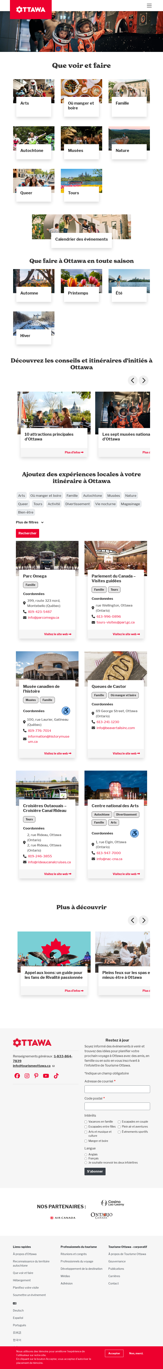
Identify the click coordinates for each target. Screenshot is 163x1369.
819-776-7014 (39, 730)
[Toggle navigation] (149, 6)
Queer (23, 504)
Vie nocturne (105, 504)
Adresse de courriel (98, 1081)
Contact (113, 1283)
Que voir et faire (23, 1273)
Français (93, 1158)
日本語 (17, 1332)
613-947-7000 (109, 853)
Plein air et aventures (135, 1126)
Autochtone (92, 495)
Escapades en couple (135, 1121)
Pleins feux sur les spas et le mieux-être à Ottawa (129, 975)
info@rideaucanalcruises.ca (49, 862)
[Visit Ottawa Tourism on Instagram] (27, 1076)
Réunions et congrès (74, 1254)
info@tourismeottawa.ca (31, 1066)
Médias (65, 1276)
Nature (130, 495)
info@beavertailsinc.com (116, 728)
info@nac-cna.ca (109, 859)
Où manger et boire (45, 495)
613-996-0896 (109, 616)
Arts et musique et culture (100, 1133)
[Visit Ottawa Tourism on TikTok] (56, 1076)
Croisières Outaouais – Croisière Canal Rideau (45, 808)
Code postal (93, 1098)
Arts (21, 495)
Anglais (93, 1154)
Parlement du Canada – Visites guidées (114, 578)
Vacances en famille (100, 1121)
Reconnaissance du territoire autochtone (31, 1263)
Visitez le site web (56, 634)
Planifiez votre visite (26, 1287)
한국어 (17, 1340)
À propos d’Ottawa (25, 1254)
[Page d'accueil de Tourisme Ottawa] (31, 9)
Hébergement (22, 1280)
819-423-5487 (40, 612)
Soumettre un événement (29, 1295)
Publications (116, 1268)
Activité (54, 504)
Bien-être (25, 512)
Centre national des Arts (115, 805)
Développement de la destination (81, 1268)
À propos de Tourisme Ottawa (127, 1254)
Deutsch (18, 1310)
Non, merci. (136, 1353)
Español (18, 1317)
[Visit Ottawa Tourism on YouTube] (46, 1076)
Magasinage (130, 504)
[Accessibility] (65, 710)
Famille (72, 495)
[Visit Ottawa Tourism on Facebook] (17, 1076)
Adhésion (67, 1283)
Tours (37, 504)
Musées (113, 495)
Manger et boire (98, 1140)
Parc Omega (35, 576)
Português (19, 1325)
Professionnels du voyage (77, 1261)
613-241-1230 (108, 722)
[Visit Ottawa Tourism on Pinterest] (36, 1076)
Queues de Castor (109, 686)
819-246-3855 (40, 856)
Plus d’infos (73, 452)
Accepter (114, 1353)
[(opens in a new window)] (47, 558)
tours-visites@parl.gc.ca (116, 622)
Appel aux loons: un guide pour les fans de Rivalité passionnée (54, 975)
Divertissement (77, 504)
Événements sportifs (135, 1131)
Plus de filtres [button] (27, 522)
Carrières (114, 1276)
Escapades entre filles (102, 1126)
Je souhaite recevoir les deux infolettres (113, 1162)
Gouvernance (117, 1261)
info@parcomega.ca (43, 617)
